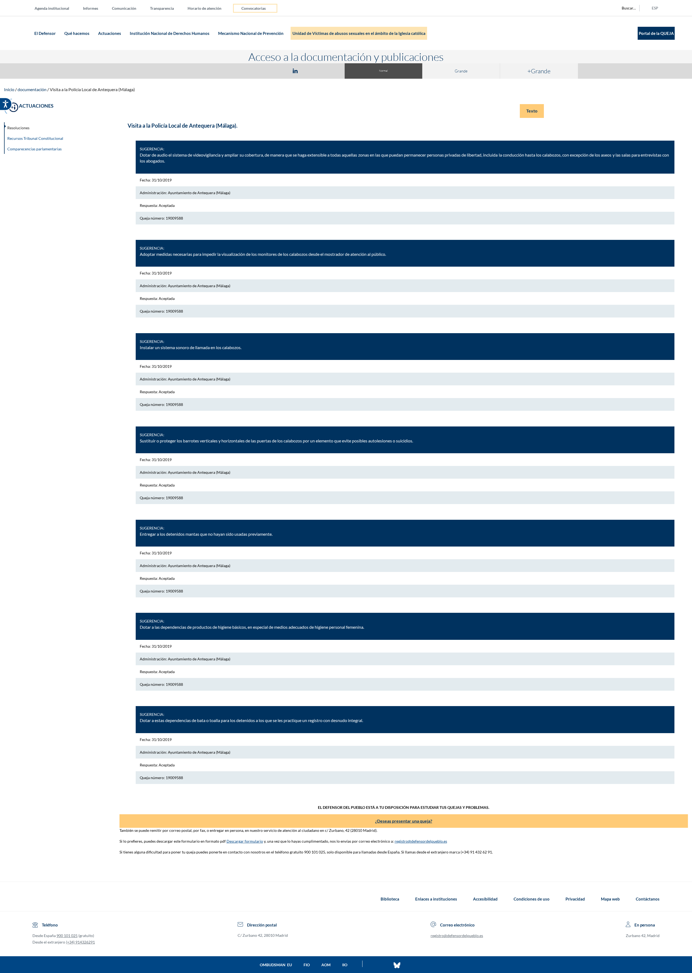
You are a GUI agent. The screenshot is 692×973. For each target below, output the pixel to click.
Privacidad (575, 898)
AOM (326, 964)
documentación (32, 89)
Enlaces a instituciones (436, 898)
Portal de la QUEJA (656, 33)
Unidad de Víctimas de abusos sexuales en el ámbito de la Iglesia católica (358, 33)
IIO (344, 964)
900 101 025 (67, 935)
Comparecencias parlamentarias (34, 149)
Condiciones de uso (532, 898)
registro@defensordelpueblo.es (421, 841)
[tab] (264, 71)
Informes (90, 8)
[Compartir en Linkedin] (295, 70)
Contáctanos (648, 898)
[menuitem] (56, 8)
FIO (307, 964)
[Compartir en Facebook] (264, 70)
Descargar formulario (245, 841)
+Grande (539, 71)
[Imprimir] (328, 70)
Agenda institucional (52, 8)
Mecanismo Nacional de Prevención (251, 33)
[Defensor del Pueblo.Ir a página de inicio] (37, 899)
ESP (655, 8)
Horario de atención (204, 8)
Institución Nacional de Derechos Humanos (170, 33)
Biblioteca (390, 898)
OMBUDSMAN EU (276, 964)
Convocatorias (253, 8)
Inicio (9, 89)
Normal (383, 70)
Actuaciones (110, 33)
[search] (625, 8)
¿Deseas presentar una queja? (403, 820)
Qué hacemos (77, 33)
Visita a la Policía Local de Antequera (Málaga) (92, 89)
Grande (461, 71)
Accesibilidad (485, 898)
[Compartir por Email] (311, 70)
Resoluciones (18, 127)
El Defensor (45, 33)
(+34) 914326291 (80, 942)
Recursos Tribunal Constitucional (35, 138)
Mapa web (610, 898)
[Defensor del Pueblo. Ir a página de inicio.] (22, 33)
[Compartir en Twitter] (279, 70)
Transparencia (162, 8)
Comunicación (124, 8)
